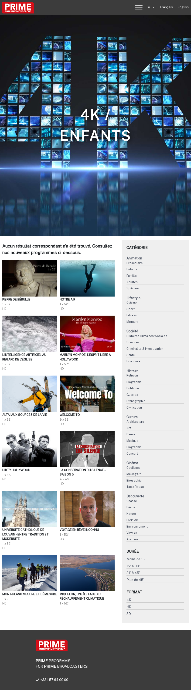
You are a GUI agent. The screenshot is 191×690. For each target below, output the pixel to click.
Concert (132, 453)
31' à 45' (133, 573)
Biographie (134, 382)
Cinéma (132, 463)
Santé (130, 355)
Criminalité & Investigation (144, 348)
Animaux (132, 539)
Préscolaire (134, 263)
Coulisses (133, 467)
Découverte (135, 496)
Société (132, 331)
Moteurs (132, 322)
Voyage (131, 533)
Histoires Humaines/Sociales (146, 336)
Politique (132, 388)
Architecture (135, 421)
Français (166, 7)
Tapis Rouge (135, 487)
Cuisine (131, 302)
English (183, 7)
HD (128, 607)
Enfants (131, 269)
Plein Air (132, 520)
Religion (132, 375)
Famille (131, 275)
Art (128, 428)
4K (128, 600)
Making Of (133, 474)
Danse (130, 434)
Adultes (132, 282)
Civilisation (134, 407)
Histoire (132, 371)
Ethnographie (135, 401)
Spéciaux (133, 288)
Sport (130, 309)
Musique (132, 440)
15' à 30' (133, 566)
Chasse (131, 501)
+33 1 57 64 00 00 (54, 680)
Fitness (131, 315)
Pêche (130, 507)
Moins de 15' (136, 559)
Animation (134, 258)
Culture (132, 417)
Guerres (132, 394)
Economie (133, 361)
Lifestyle (133, 298)
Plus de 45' (135, 580)
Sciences (133, 342)
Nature (131, 513)
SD (128, 614)
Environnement (137, 526)
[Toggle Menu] (139, 7)
